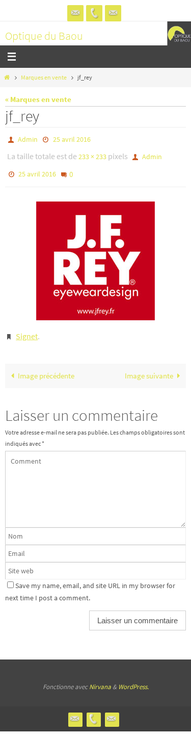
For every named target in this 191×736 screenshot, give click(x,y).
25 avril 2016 (72, 138)
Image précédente (46, 366)
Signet (27, 328)
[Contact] (75, 13)
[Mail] (113, 13)
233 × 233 (92, 154)
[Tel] (94, 13)
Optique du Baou (44, 36)
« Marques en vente (38, 99)
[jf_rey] (95, 254)
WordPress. (133, 677)
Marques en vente (44, 77)
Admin (28, 138)
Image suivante (149, 366)
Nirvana (100, 677)
